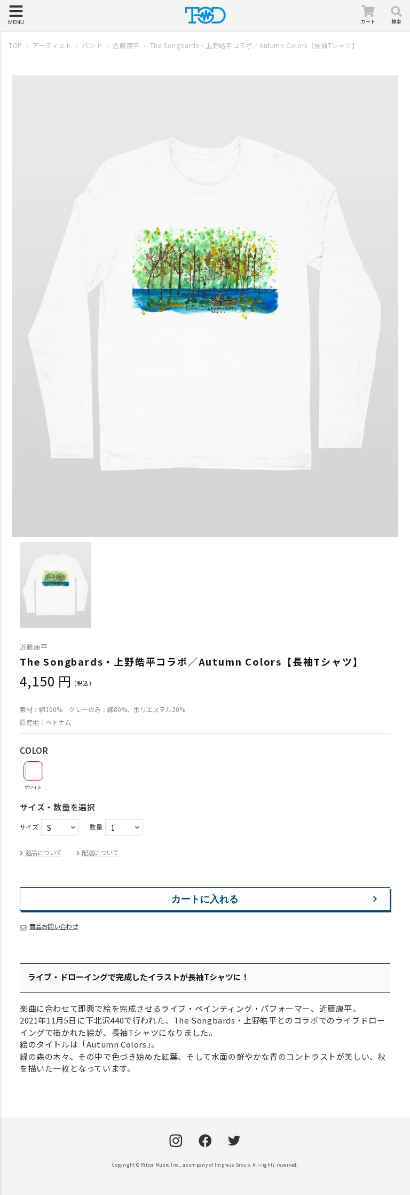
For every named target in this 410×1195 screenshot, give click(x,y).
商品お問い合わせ (53, 926)
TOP (15, 45)
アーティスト (52, 45)
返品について (43, 852)
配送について (100, 852)
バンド (92, 45)
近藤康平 (126, 45)
